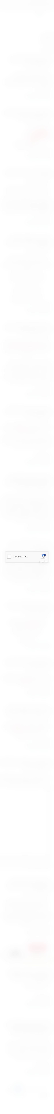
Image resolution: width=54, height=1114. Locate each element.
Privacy (41, 562)
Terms (45, 562)
